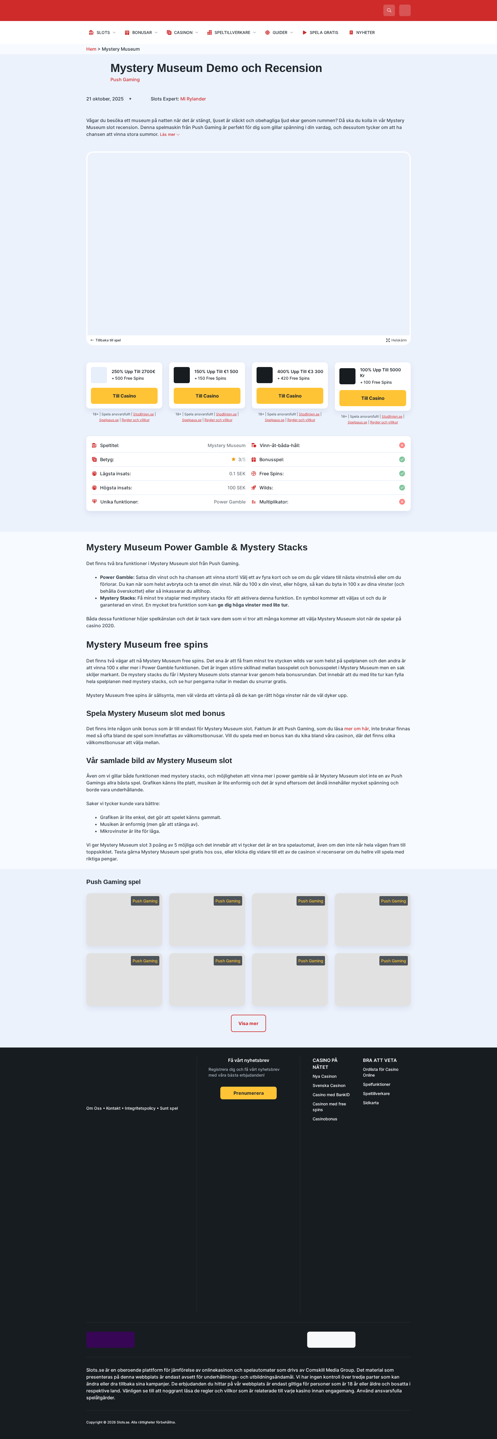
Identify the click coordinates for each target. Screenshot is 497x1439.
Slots (103, 32)
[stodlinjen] (129, 1261)
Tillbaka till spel (108, 340)
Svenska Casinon (329, 1085)
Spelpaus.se (109, 420)
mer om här (356, 728)
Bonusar (142, 32)
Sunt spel (169, 1108)
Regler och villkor (136, 420)
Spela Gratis (324, 32)
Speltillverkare (232, 32)
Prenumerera (249, 1093)
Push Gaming (125, 79)
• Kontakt (111, 1108)
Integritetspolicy (140, 1108)
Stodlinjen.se (143, 414)
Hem (91, 49)
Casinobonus (325, 1118)
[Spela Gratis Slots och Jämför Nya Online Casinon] (129, 10)
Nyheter (365, 32)
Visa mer (248, 1023)
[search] (389, 10)
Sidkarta (371, 1102)
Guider (280, 32)
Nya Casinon (325, 1076)
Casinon (183, 32)
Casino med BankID (331, 1094)
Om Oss (94, 1108)
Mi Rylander (178, 99)
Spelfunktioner (376, 1084)
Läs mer (168, 134)
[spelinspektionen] (96, 1137)
